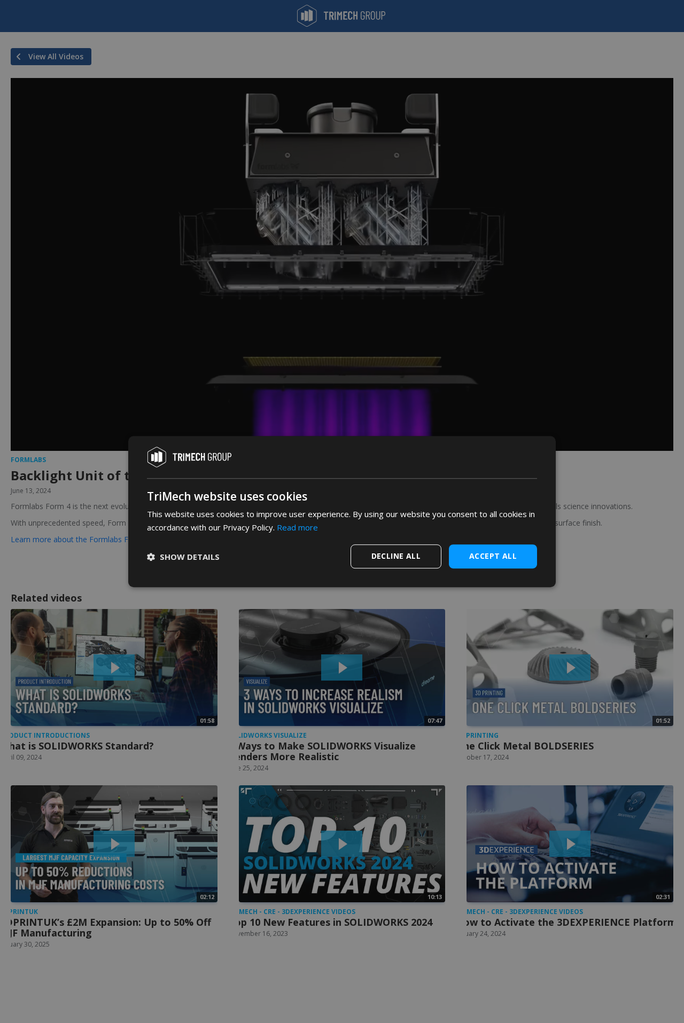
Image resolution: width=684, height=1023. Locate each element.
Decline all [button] (396, 556)
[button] (183, 557)
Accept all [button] (493, 556)
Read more (297, 527)
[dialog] (342, 512)
